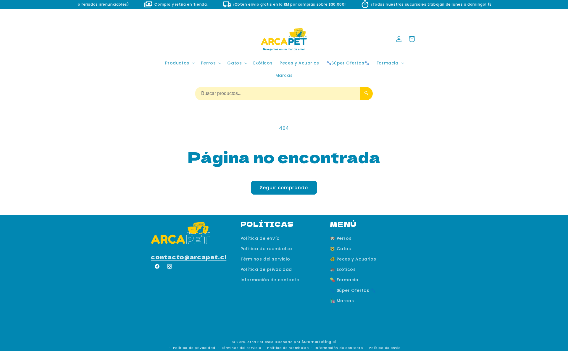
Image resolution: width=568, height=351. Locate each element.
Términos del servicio (265, 259)
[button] (179, 63)
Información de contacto (270, 280)
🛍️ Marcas (342, 301)
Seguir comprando (284, 188)
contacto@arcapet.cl (188, 257)
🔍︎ (366, 93)
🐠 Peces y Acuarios (353, 259)
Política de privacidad (266, 269)
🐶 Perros (340, 238)
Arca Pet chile (260, 341)
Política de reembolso (266, 249)
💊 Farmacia (344, 280)
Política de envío (260, 238)
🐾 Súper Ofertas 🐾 (353, 290)
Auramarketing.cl (318, 341)
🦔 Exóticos (343, 269)
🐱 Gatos (340, 249)
